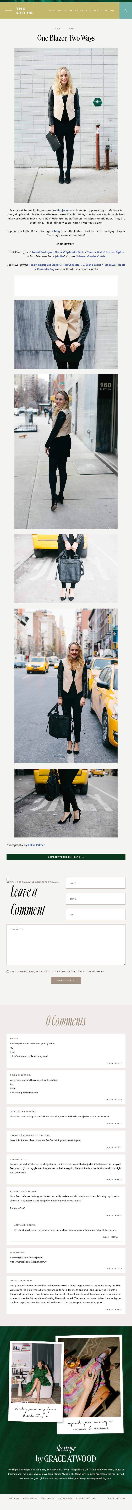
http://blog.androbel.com (24, 1092)
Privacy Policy (30, 1499)
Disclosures (47, 1499)
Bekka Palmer (36, 844)
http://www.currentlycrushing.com (29, 1056)
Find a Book (76, 10)
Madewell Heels (114, 264)
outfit (73, 29)
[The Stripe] (24, 11)
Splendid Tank (75, 252)
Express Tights (115, 252)
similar (60, 256)
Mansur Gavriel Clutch (91, 256)
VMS (117, 1499)
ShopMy (109, 10)
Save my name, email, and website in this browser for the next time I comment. (57, 971)
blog (57, 231)
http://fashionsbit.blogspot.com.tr (28, 1261)
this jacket (63, 210)
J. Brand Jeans (92, 264)
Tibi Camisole (71, 264)
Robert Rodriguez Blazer (46, 252)
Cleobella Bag (45, 269)
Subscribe (55, 10)
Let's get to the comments (64, 857)
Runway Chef (17, 1208)
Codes (94, 10)
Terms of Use (13, 1499)
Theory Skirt (94, 252)
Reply (118, 1063)
